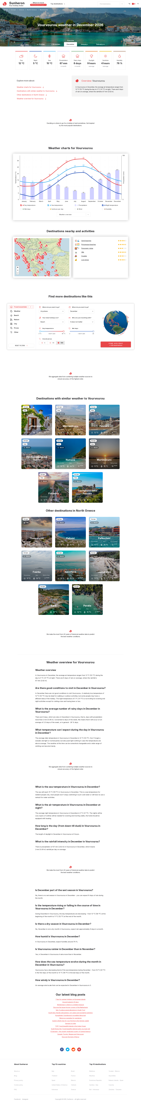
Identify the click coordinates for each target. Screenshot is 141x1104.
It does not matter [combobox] (76, 322)
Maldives (92, 1071)
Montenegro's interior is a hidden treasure (70, 1005)
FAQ (15, 1089)
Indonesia (55, 1089)
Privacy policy (18, 1080)
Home (6, 10)
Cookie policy (18, 1085)
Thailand (54, 1076)
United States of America (59, 1085)
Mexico (73, 1080)
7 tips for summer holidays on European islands (70, 999)
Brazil (73, 1071)
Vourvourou (44, 10)
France (73, 1076)
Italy (53, 1071)
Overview (70, 40)
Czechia (111, 1085)
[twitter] (68, 1049)
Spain (53, 1080)
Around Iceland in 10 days (70, 1002)
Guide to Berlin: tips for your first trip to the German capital (70, 1021)
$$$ (62, 343)
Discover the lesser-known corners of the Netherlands (70, 1007)
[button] (17, 267)
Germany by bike (70, 1023)
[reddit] (73, 1049)
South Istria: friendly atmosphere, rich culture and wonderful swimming (70, 1013)
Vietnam (73, 1085)
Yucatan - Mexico (114, 1071)
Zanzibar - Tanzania (115, 1089)
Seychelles (112, 1076)
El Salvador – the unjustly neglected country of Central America (70, 1031)
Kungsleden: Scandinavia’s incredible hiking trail (70, 1015)
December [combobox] (73, 311)
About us (17, 1071)
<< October (41, 44)
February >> (100, 44)
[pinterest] (79, 1049)
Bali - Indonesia (94, 1089)
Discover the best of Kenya (70, 1037)
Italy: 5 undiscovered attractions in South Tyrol (70, 1010)
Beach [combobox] (42, 322)
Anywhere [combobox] (44, 311)
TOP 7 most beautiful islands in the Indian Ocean (70, 1026)
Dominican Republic (95, 1080)
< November (55, 44)
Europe (13, 10)
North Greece (32, 10)
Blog (15, 1076)
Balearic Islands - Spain (116, 1080)
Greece (21, 10)
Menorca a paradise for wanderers (70, 1018)
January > (84, 44)
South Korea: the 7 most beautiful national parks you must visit (70, 1029)
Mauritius (92, 1076)
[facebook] (62, 1049)
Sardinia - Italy (93, 1085)
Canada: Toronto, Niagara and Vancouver (70, 1034)
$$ (53, 343)
